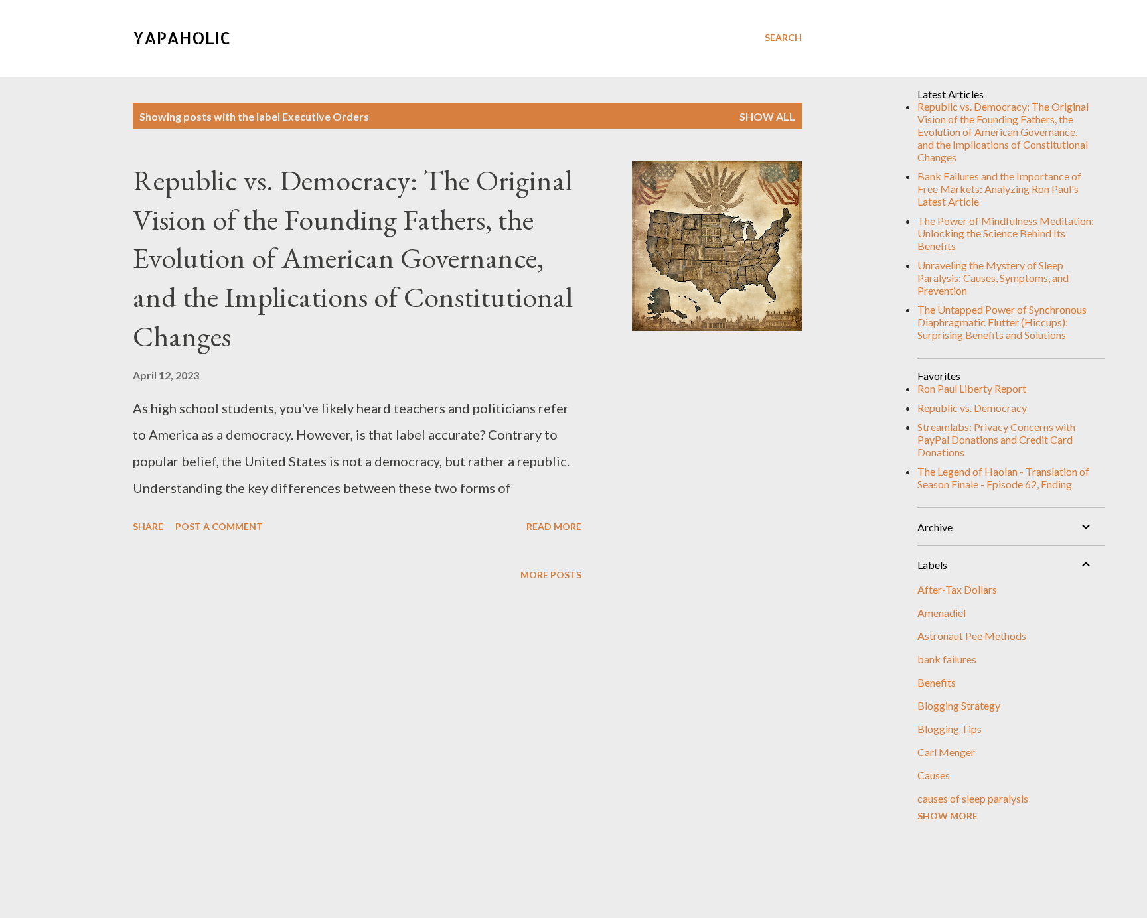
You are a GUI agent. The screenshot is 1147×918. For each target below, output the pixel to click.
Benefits (936, 682)
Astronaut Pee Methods (971, 635)
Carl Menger (946, 752)
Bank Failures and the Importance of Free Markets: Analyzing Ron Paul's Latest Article (999, 189)
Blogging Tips (949, 728)
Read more (553, 526)
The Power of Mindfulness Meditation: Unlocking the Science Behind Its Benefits (1005, 233)
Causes (933, 775)
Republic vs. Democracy (972, 407)
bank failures (946, 659)
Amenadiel (941, 612)
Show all (767, 116)
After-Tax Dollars (957, 589)
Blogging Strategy (958, 705)
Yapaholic (182, 37)
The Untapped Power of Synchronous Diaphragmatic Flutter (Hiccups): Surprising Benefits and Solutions (1002, 322)
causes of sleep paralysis (972, 798)
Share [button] (148, 526)
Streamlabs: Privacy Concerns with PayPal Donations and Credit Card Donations (996, 439)
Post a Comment (219, 526)
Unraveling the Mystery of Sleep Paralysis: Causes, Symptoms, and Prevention (993, 277)
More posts (550, 574)
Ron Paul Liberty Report (971, 388)
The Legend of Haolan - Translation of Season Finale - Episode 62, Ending (1003, 477)
